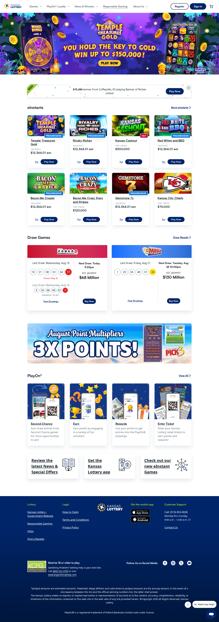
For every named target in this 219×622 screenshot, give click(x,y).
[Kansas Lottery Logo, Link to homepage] (13, 10)
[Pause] (188, 88)
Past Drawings (50, 301)
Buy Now (89, 301)
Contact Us (171, 527)
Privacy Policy (70, 527)
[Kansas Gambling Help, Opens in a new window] (36, 566)
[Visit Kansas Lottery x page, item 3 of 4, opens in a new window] (181, 563)
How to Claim (70, 512)
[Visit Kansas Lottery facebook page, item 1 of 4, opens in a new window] (165, 563)
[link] (115, 6)
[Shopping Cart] (211, 6)
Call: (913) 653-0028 (176, 512)
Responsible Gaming (39, 523)
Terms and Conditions (75, 520)
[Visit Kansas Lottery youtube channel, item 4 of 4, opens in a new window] (189, 563)
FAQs (30, 531)
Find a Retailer (36, 539)
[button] (35, 6)
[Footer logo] (110, 508)
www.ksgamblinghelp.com (62, 574)
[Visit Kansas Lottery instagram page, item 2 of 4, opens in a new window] (173, 563)
